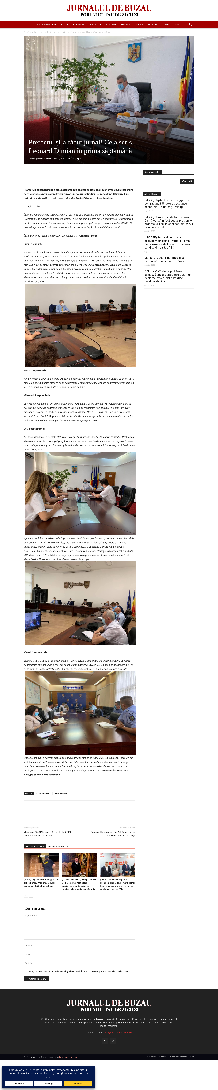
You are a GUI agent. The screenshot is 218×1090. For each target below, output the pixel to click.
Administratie (45, 24)
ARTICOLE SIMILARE (35, 846)
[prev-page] (26, 896)
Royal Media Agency (68, 1057)
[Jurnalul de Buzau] (109, 10)
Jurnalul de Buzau (43, 158)
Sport (178, 24)
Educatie (110, 24)
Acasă (26, 32)
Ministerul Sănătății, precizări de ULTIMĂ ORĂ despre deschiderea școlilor (47, 834)
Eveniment (79, 24)
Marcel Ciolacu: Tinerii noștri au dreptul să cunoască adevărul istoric (167, 259)
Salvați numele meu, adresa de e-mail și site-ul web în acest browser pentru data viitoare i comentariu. (80, 971)
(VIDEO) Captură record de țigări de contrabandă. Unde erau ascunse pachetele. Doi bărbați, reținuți (41, 882)
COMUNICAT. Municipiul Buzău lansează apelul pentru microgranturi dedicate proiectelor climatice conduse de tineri (168, 276)
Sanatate (95, 24)
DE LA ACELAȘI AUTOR (58, 846)
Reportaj (125, 24)
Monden (153, 24)
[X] (55, 178)
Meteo (166, 24)
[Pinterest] (62, 178)
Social (139, 24)
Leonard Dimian (60, 793)
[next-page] (31, 896)
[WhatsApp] (69, 178)
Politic (64, 24)
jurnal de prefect (43, 793)
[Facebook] (47, 178)
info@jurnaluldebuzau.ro (118, 1032)
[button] (190, 24)
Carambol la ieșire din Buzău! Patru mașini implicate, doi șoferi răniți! (113, 834)
